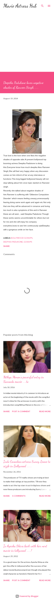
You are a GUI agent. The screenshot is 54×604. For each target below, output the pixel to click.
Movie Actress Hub (20, 6)
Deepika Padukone (13, 242)
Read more (45, 411)
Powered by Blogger (28, 596)
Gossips (28, 242)
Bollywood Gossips (22, 238)
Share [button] (6, 246)
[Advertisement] (27, 39)
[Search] (42, 5)
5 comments (18, 496)
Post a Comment (21, 411)
